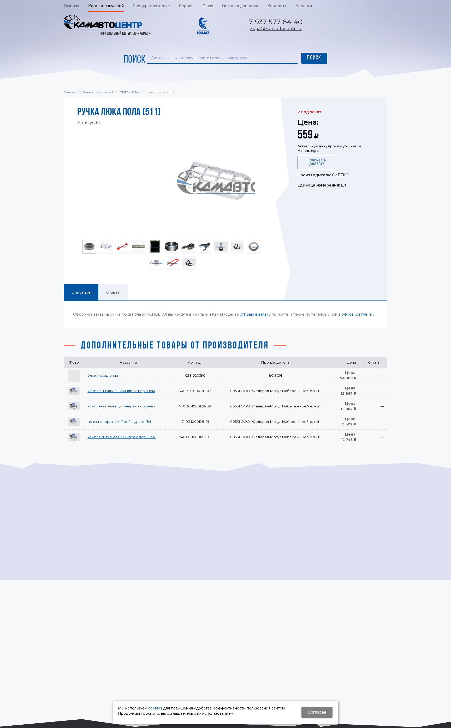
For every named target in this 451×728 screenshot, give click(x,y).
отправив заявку (255, 314)
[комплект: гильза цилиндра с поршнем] (74, 437)
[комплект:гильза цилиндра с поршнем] (74, 391)
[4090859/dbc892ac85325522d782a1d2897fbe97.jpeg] (172, 182)
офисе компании (357, 314)
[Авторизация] (448, 2)
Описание (81, 292)
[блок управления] (74, 376)
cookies (155, 708)
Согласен (317, 712)
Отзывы (113, 292)
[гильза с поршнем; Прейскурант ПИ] (74, 422)
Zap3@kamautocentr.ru (275, 28)
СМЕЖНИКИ (130, 92)
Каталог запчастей (98, 92)
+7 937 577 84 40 (273, 22)
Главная (70, 92)
